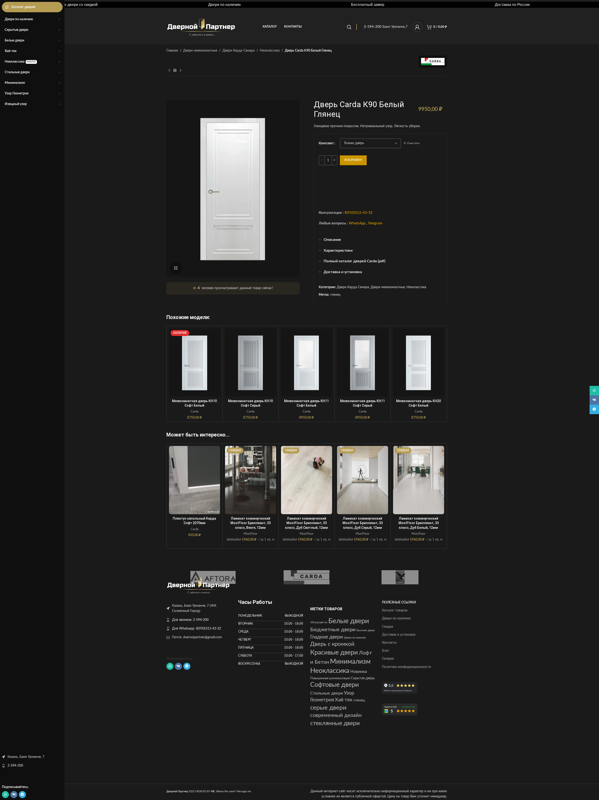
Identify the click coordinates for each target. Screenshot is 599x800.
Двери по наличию (355, 637)
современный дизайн (336, 715)
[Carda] (306, 577)
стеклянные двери (335, 723)
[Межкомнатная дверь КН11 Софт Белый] (306, 362)
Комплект (326, 143)
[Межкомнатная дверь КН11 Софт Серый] (362, 362)
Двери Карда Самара (238, 50)
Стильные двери (326, 693)
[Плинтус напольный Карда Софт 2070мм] (194, 480)
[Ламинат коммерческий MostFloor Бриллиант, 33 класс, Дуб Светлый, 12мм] (306, 480)
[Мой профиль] (417, 27)
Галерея (388, 658)
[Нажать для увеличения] (176, 268)
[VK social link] (13, 794)
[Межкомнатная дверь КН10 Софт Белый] (194, 362)
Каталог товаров (394, 610)
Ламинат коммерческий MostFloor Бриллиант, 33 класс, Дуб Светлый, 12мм (306, 523)
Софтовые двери (334, 685)
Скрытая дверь (363, 678)
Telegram (375, 223)
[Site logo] (201, 26)
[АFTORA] (213, 577)
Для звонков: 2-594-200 (190, 620)
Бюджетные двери (333, 629)
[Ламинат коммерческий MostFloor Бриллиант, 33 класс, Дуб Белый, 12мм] (418, 480)
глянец (335, 294)
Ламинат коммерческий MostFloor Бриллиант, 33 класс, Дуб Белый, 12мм (418, 523)
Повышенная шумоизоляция (330, 678)
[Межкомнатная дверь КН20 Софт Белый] (418, 362)
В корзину (353, 160)
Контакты (389, 642)
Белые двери (348, 621)
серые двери (328, 708)
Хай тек (343, 699)
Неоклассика (270, 50)
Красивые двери (334, 653)
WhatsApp (357, 223)
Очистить (413, 143)
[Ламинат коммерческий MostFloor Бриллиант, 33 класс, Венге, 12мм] (250, 480)
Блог (385, 650)
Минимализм (350, 662)
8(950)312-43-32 (359, 212)
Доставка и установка (398, 634)
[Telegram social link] (22, 794)
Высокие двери (366, 630)
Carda (194, 411)
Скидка (387, 626)
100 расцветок (318, 622)
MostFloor (250, 533)
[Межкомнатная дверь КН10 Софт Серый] (250, 362)
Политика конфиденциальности (406, 667)
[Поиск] (349, 27)
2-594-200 (15, 765)
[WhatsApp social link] (5, 794)
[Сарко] (400, 577)
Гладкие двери (326, 636)
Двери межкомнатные (200, 50)
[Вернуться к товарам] (175, 70)
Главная (172, 50)
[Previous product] (169, 70)
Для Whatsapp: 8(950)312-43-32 (196, 628)
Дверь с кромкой (332, 644)
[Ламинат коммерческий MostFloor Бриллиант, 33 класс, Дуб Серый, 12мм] (362, 480)
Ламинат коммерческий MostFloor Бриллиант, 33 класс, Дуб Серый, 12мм (362, 523)
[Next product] (180, 70)
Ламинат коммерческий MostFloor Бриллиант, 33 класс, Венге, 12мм (250, 523)
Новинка (358, 671)
